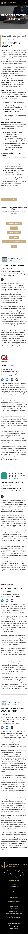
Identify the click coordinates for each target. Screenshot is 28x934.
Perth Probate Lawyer (7, 832)
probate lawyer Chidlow (17, 178)
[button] (22, 2)
